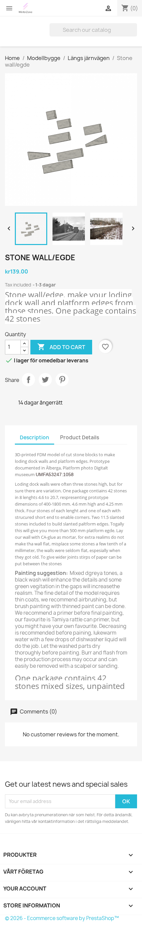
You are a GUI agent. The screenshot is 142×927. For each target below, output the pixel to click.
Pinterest (62, 379)
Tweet (45, 379)
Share (28, 379)
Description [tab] (34, 437)
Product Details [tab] (79, 437)
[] (134, 34)
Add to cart (61, 347)
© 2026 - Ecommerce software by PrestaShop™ (62, 918)
